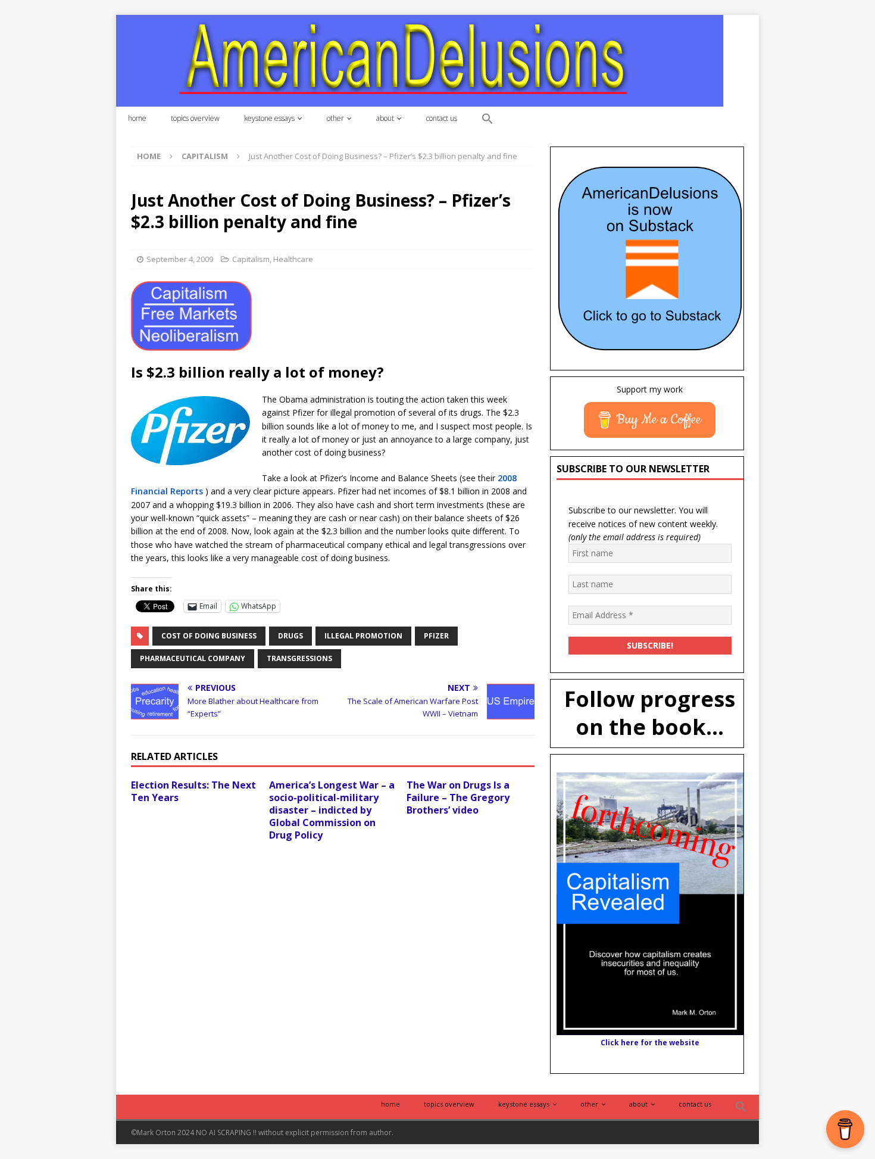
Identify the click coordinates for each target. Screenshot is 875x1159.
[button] (487, 119)
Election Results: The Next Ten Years (193, 791)
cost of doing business (209, 636)
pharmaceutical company (192, 658)
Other (335, 118)
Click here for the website (650, 1043)
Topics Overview (195, 118)
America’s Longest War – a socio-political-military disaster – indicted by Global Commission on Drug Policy (332, 809)
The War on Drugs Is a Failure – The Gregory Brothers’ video (458, 797)
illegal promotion (363, 636)
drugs (290, 636)
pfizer (436, 636)
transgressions (299, 658)
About (385, 118)
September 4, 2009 (179, 259)
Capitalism (251, 259)
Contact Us (441, 118)
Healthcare (293, 259)
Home (137, 118)
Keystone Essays (269, 118)
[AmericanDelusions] (419, 60)
